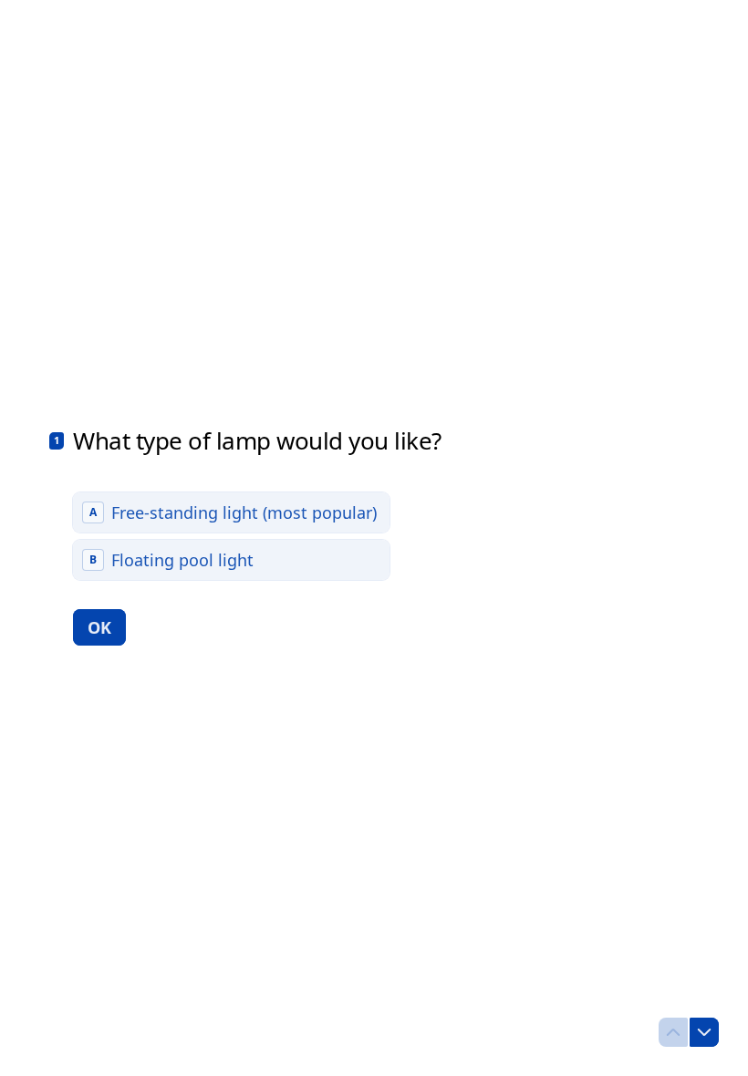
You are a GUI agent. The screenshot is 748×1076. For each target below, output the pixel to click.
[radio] (231, 512)
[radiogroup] (231, 536)
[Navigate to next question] (704, 1032)
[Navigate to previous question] (673, 1032)
